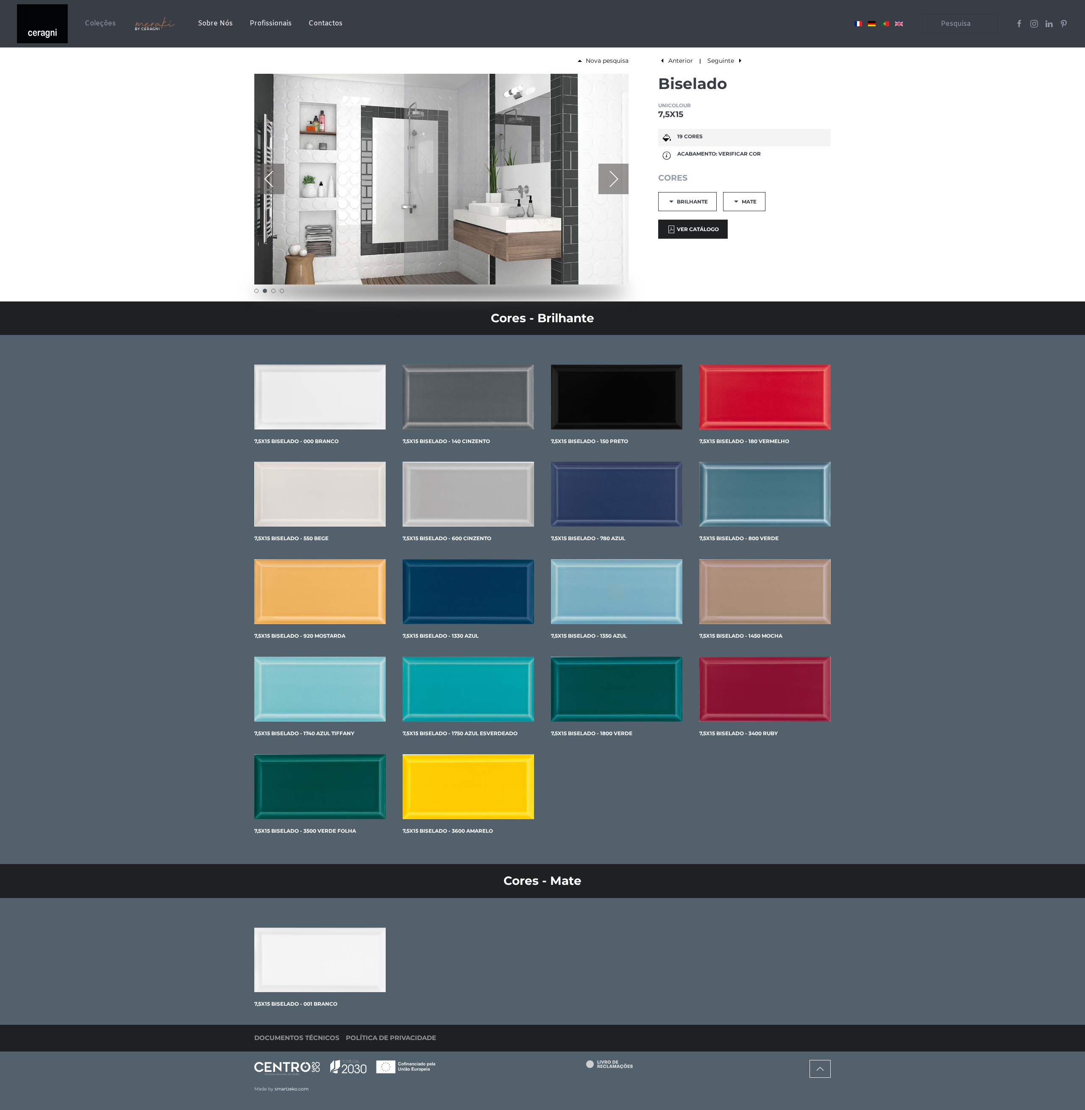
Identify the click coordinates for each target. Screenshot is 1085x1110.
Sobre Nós (215, 23)
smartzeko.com (292, 1089)
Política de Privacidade (391, 1038)
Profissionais (271, 23)
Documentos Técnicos (296, 1038)
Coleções (100, 23)
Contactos (325, 23)
